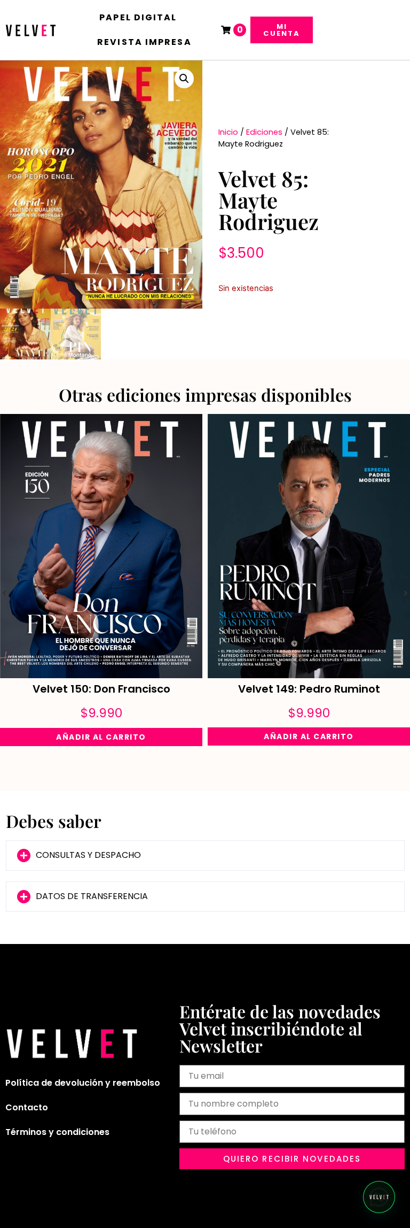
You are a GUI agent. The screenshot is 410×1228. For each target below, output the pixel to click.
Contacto (26, 1107)
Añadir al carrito (101, 737)
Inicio (228, 132)
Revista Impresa (144, 42)
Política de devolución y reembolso (82, 1083)
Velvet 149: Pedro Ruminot (309, 688)
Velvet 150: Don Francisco (101, 688)
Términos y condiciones (57, 1132)
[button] (184, 78)
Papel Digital (138, 17)
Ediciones (264, 132)
